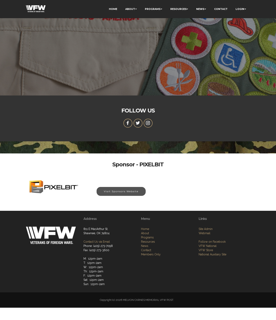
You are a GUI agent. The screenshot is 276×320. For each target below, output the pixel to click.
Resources (148, 241)
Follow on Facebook (212, 241)
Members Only (151, 254)
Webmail (204, 233)
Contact (146, 250)
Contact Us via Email (96, 241)
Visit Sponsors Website (121, 191)
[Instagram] (148, 123)
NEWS (200, 8)
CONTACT (221, 8)
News (144, 246)
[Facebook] (127, 123)
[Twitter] (138, 123)
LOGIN (240, 8)
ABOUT (130, 8)
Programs (147, 237)
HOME (113, 8)
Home (145, 229)
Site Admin (206, 229)
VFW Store (206, 250)
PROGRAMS (152, 8)
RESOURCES (178, 8)
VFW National (208, 246)
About (145, 233)
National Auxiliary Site (212, 254)
